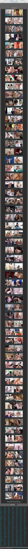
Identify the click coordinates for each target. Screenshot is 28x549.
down (8, 511)
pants (16, 528)
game (8, 541)
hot (12, 519)
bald (0, 522)
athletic (1, 518)
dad (4, 539)
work (24, 541)
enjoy (8, 519)
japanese (13, 528)
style (24, 507)
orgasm (17, 524)
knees (12, 534)
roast (20, 513)
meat (16, 509)
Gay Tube (18, 547)
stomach (21, 541)
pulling (17, 545)
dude (8, 514)
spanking (21, 534)
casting (5, 518)
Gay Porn (11, 547)
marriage (13, 545)
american (1, 512)
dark (4, 540)
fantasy (9, 526)
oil (16, 521)
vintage (25, 534)
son (20, 533)
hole (12, 516)
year (24, 543)
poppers (17, 537)
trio (24, 529)
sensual (21, 519)
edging (9, 517)
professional (17, 543)
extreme (9, 523)
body (0, 539)
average (1, 519)
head (12, 515)
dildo (4, 545)
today (24, 524)
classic (5, 522)
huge (12, 521)
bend (0, 531)
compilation (5, 528)
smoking (21, 529)
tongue (25, 525)
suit (24, 509)
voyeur (25, 535)
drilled (8, 512)
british (4, 509)
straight (21, 542)
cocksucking (5, 527)
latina (12, 535)
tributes (25, 528)
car (4, 517)
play (16, 535)
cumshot (5, 537)
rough (20, 515)
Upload (24, 548)
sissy (20, 524)
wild (24, 540)
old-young (17, 522)
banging (1, 523)
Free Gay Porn (15, 547)
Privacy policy (26, 548)
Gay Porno (20, 547)
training (25, 527)
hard (12, 513)
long (12, 541)
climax (4, 523)
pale (16, 527)
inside (12, 525)
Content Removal (21, 548)
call (4, 515)
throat (24, 521)
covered (5, 531)
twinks (24, 530)
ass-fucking (1, 516)
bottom (1, 543)
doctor (8, 507)
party (16, 529)
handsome (13, 512)
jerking (13, 529)
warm (24, 536)
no (16, 519)
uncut (24, 531)
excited (9, 522)
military (17, 510)
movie (16, 515)
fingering (9, 531)
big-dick (1, 534)
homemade (13, 517)
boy (0, 545)
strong (20, 545)
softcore (21, 531)
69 (0, 507)
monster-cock (17, 513)
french (8, 537)
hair (12, 510)
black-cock (1, 536)
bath (0, 525)
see (20, 518)
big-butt (1, 533)
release (21, 510)
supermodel (25, 510)
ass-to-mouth (1, 517)
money (17, 512)
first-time (9, 532)
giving (8, 544)
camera (5, 516)
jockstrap (13, 531)
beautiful (1, 529)
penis (16, 531)
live (12, 539)
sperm (20, 535)
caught (5, 519)
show (20, 523)
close (4, 524)
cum (4, 535)
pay (16, 530)
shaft (20, 521)
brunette (5, 511)
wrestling (25, 542)
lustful (12, 543)
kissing (13, 533)
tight (24, 523)
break (4, 507)
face (8, 524)
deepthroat (5, 542)
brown (4, 510)
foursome (9, 536)
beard (0, 528)
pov (16, 540)
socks (20, 530)
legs (12, 537)
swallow (25, 511)
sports (20, 536)
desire (4, 543)
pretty (16, 542)
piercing (17, 534)
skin (20, 525)
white (24, 539)
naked (16, 516)
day (4, 541)
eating (8, 516)
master (17, 507)
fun (8, 540)
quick (20, 507)
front (8, 538)
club (4, 525)
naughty (17, 517)
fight (8, 530)
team (24, 517)
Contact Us (18, 548)
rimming (21, 512)
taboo (24, 513)
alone (0, 510)
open (16, 523)
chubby (5, 521)
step (20, 539)
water (24, 537)
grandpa (13, 507)
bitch (0, 535)
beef (0, 530)
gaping (9, 542)
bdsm (0, 527)
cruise (4, 534)
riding (20, 511)
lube (12, 542)
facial (8, 525)
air (0, 509)
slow (20, 528)
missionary (17, 511)
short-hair (21, 522)
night (16, 518)
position (17, 539)
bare (0, 524)
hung (12, 522)
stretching (21, 543)
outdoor (17, 525)
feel (8, 528)
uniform (25, 533)
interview (13, 527)
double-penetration (9, 510)
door (8, 509)
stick (20, 540)
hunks (12, 523)
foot (8, 535)
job (12, 530)
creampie (5, 533)
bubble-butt (5, 512)
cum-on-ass (5, 536)
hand (12, 511)
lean (12, 536)
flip (8, 534)
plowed (17, 536)
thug (24, 522)
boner (0, 541)
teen (24, 518)
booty (0, 542)
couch (4, 530)
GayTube (13, 547)
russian (21, 516)
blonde (1, 537)
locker (12, 540)
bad (0, 521)
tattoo (24, 516)
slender (21, 527)
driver (8, 513)
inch (12, 524)
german (9, 543)
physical (17, 533)
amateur (1, 511)
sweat (24, 512)
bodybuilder (1, 540)
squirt (20, 537)
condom (5, 529)
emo (8, 518)
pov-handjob (17, 541)
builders (5, 513)
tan (24, 515)
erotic (8, 520)
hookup (13, 518)
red (20, 509)
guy (12, 509)
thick (24, 519)
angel (0, 513)
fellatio (8, 529)
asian (0, 515)
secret (20, 517)
